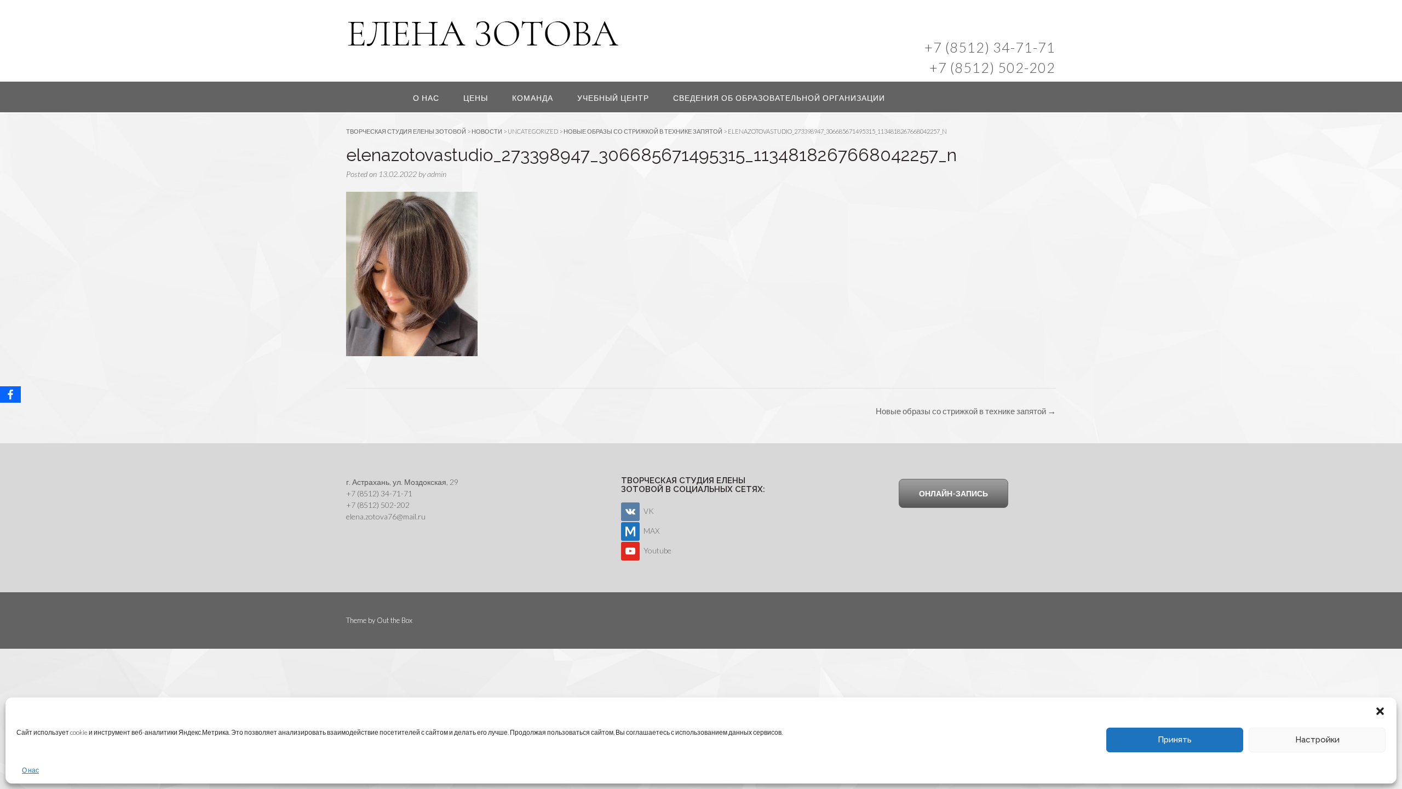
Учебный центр (613, 97)
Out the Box (394, 620)
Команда (532, 97)
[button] (1380, 711)
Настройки (1317, 740)
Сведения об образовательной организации (779, 97)
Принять (1175, 740)
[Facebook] (10, 394)
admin (436, 174)
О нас (30, 770)
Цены (475, 97)
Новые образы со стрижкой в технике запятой (966, 411)
